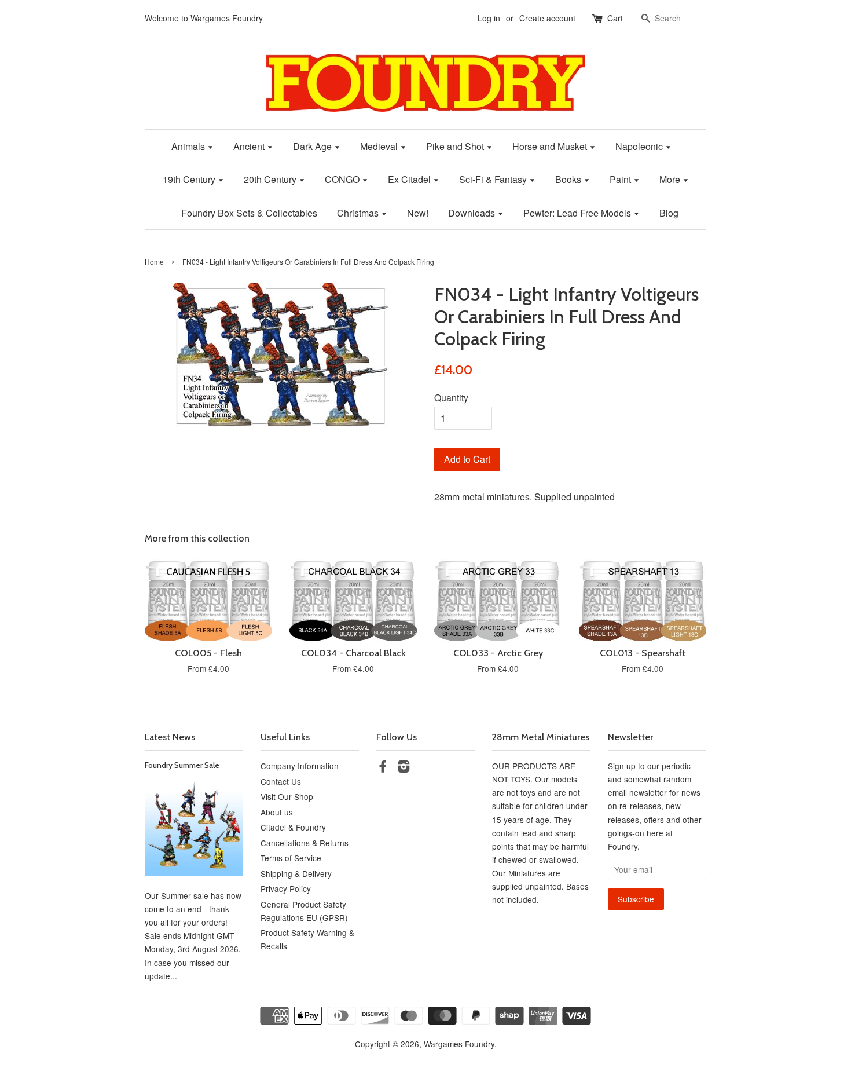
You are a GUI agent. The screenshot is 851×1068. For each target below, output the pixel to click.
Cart (615, 18)
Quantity (451, 397)
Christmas (359, 213)
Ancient (250, 146)
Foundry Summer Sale (182, 765)
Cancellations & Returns (305, 842)
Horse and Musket (550, 146)
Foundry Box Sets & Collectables (249, 213)
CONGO (343, 179)
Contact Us (281, 781)
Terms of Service (291, 858)
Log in (489, 18)
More (671, 179)
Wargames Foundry (459, 1043)
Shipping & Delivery (296, 873)
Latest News (170, 737)
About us (277, 812)
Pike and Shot (456, 146)
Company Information (300, 765)
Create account (547, 18)
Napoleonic (640, 146)
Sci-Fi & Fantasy (494, 179)
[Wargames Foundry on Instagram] (403, 768)
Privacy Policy (286, 888)
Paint (621, 179)
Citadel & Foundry (293, 827)
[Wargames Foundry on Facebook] (382, 768)
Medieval (380, 146)
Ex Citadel (410, 179)
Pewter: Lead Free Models (578, 213)
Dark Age (313, 146)
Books (569, 179)
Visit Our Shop (287, 796)
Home (154, 261)
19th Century (190, 179)
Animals (189, 146)
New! (417, 213)
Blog (668, 213)
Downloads (472, 213)
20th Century (271, 179)
